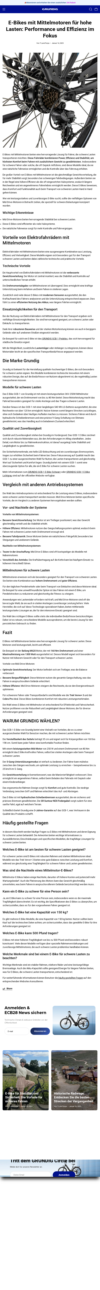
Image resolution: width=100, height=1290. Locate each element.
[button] (90, 9)
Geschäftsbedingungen (65, 1239)
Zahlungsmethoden (62, 1229)
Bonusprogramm (11, 1229)
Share (9, 988)
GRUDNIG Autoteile (12, 1239)
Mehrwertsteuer (61, 1248)
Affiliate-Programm (12, 1234)
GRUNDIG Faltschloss (63, 1188)
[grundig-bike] (50, 9)
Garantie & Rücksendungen (66, 1220)
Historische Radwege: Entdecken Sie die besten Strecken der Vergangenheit (73, 1097)
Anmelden (64, 1175)
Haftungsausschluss (63, 1244)
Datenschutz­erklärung (64, 1234)
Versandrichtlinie (61, 1224)
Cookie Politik (59, 1253)
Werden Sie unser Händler (16, 1224)
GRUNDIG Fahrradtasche (65, 1193)
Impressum (58, 1215)
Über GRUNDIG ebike (13, 1215)
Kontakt (6, 1220)
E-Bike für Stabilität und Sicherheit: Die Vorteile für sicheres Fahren (23, 1097)
